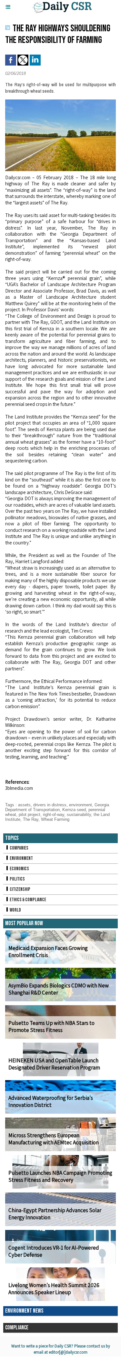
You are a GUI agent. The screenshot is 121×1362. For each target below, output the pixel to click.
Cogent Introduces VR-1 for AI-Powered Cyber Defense (53, 1251)
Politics (17, 879)
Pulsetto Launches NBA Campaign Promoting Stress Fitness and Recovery (60, 1176)
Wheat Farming (55, 819)
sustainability (79, 814)
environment (80, 804)
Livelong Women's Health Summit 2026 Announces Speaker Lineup (53, 1289)
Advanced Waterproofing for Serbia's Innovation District (50, 1101)
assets (24, 804)
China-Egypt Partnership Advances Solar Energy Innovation (54, 1214)
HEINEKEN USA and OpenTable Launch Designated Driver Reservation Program (54, 1064)
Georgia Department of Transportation (57, 807)
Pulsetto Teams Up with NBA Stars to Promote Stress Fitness (51, 1026)
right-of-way (53, 814)
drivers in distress (49, 804)
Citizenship (19, 889)
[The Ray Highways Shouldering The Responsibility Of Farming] (60, 102)
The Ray (30, 819)
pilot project (29, 814)
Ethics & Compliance (27, 900)
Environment (21, 858)
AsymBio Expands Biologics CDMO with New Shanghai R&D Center (58, 989)
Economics (19, 869)
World (15, 910)
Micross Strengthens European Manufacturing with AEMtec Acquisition (53, 1139)
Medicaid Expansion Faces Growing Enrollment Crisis (48, 951)
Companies (18, 848)
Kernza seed (74, 809)
